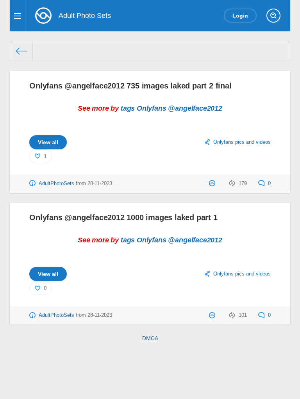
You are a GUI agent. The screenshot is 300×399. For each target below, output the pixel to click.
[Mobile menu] (17, 15)
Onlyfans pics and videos (242, 142)
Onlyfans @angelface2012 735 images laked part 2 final (130, 85)
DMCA (150, 338)
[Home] (21, 51)
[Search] (273, 15)
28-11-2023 (100, 183)
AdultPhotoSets (56, 183)
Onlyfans (151, 108)
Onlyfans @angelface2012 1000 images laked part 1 (123, 217)
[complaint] (213, 183)
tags (128, 108)
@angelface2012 (195, 108)
